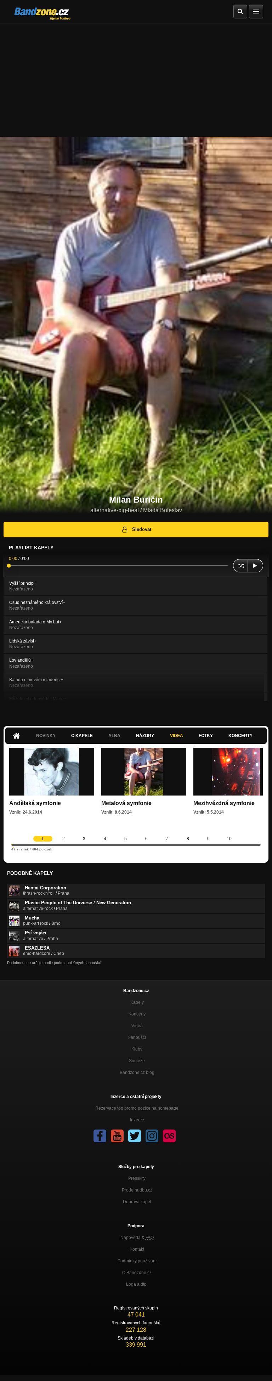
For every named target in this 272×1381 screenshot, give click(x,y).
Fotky (206, 735)
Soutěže (137, 1060)
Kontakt (137, 1249)
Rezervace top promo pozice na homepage (136, 1108)
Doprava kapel (137, 1201)
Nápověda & (137, 1237)
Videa (176, 735)
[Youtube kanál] (117, 1136)
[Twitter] (134, 1136)
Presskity (137, 1178)
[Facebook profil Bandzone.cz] (100, 1136)
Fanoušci (137, 1037)
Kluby (136, 1049)
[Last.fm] (169, 1136)
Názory (145, 735)
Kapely (137, 1002)
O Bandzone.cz (137, 1272)
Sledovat (141, 529)
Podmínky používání (137, 1260)
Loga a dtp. (137, 1284)
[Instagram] (152, 1136)
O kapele (82, 735)
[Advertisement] (136, 76)
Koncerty (240, 735)
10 (229, 838)
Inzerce (137, 1119)
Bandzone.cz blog (137, 1072)
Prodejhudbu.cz (137, 1190)
